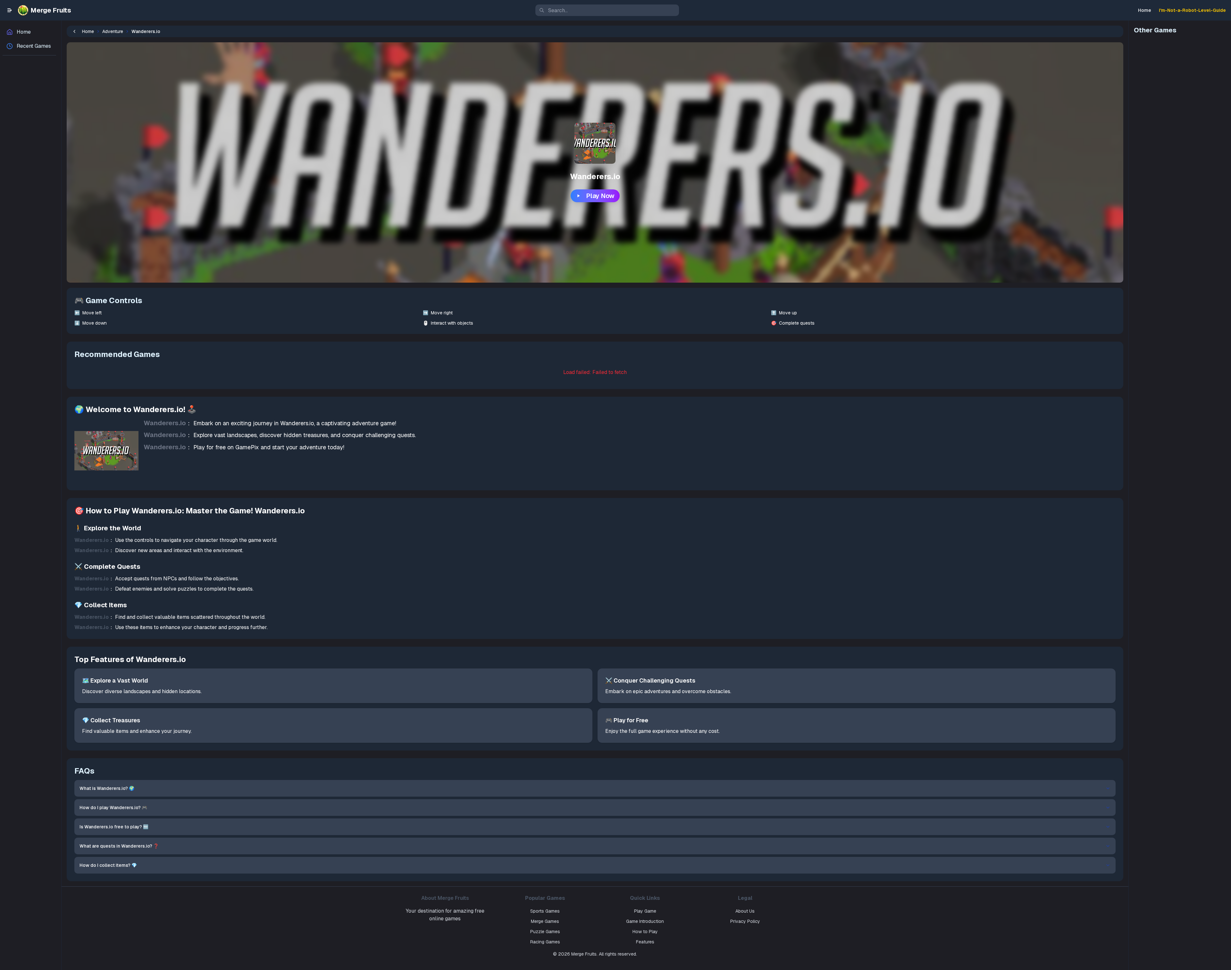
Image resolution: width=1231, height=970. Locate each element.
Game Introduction (645, 921)
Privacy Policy (745, 921)
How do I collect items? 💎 (108, 865)
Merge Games (545, 921)
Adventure (112, 31)
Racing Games (545, 942)
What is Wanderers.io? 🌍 (107, 788)
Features (645, 942)
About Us (745, 911)
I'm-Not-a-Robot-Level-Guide (1192, 10)
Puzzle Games (545, 931)
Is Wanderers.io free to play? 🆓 (114, 827)
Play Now (600, 196)
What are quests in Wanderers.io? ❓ (119, 846)
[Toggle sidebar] (9, 10)
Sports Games (545, 911)
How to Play (645, 931)
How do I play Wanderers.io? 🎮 (113, 807)
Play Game (645, 911)
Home (1144, 10)
